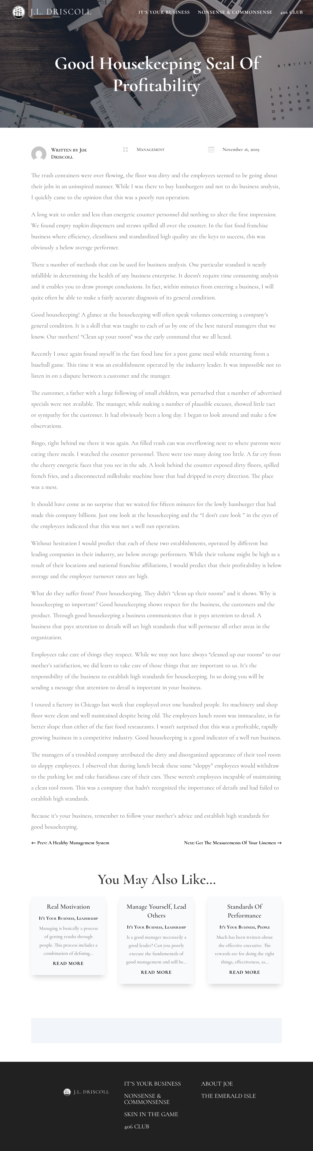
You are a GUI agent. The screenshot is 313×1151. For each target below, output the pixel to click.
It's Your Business (56, 918)
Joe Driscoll (69, 153)
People (263, 927)
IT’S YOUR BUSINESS (152, 1083)
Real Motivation (68, 907)
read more (68, 963)
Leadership (87, 918)
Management (150, 149)
